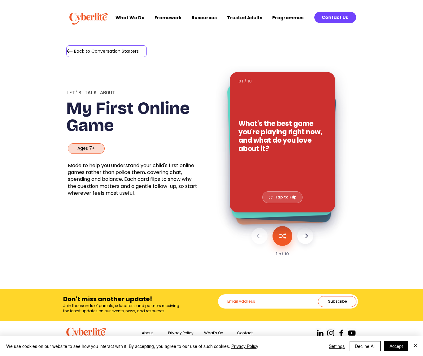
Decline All (365, 346)
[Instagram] (330, 333)
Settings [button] (337, 346)
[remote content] (282, 165)
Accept (396, 346)
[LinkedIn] (320, 333)
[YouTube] (351, 333)
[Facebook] (341, 333)
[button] (132, 18)
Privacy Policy (244, 346)
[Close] (415, 346)
